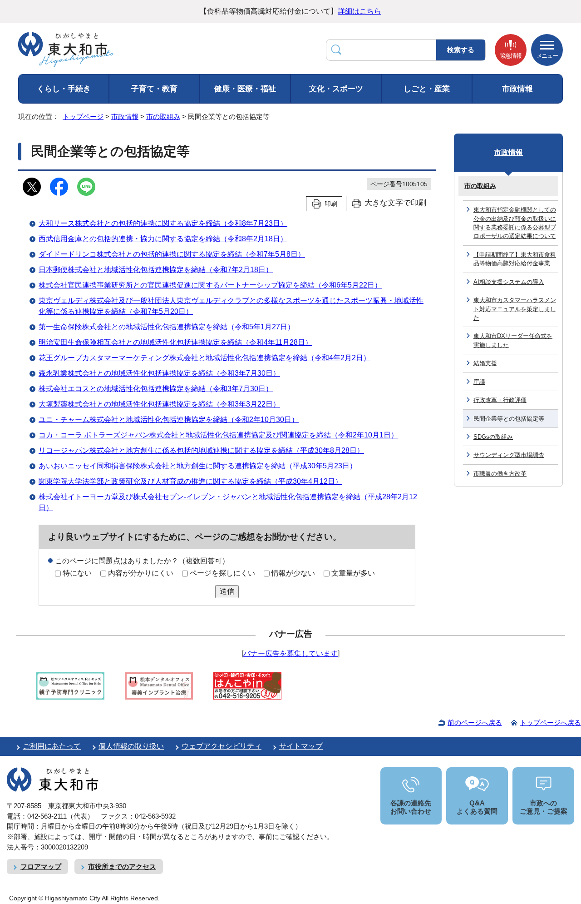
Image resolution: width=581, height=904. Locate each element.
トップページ (83, 116)
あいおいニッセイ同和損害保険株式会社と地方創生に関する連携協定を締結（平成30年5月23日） (198, 466)
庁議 (479, 381)
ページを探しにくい (222, 573)
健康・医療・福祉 (245, 88)
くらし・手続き (64, 88)
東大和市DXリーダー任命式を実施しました (512, 340)
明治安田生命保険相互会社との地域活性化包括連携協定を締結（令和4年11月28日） (175, 342)
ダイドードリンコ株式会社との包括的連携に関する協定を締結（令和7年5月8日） (172, 254)
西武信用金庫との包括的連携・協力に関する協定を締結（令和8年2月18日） (163, 239)
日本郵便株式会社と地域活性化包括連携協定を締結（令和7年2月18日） (156, 269)
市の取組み (163, 116)
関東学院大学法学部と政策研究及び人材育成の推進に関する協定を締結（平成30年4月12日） (190, 481)
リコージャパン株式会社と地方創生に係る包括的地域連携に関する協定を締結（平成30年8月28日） (201, 450)
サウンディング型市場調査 (508, 455)
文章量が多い (353, 573)
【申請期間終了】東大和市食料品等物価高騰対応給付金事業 (514, 259)
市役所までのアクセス (122, 866)
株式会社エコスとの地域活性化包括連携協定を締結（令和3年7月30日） (156, 388)
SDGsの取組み (493, 436)
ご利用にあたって (52, 746)
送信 (227, 591)
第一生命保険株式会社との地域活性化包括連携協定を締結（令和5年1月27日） (167, 327)
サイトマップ (301, 746)
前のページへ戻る (475, 722)
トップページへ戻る (550, 722)
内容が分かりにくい (140, 573)
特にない (77, 573)
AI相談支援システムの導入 (508, 281)
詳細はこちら (359, 11)
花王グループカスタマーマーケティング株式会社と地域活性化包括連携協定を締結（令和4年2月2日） (204, 358)
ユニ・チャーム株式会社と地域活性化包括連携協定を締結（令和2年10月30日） (169, 419)
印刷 (331, 203)
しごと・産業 (427, 88)
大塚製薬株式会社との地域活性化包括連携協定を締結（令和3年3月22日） (159, 404)
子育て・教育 (154, 88)
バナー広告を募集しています (290, 653)
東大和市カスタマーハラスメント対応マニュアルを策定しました (514, 309)
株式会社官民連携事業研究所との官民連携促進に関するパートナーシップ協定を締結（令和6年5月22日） (210, 285)
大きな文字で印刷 (395, 203)
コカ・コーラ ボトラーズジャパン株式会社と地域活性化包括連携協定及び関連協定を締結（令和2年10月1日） (218, 435)
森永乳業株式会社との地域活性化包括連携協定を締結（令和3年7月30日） (159, 373)
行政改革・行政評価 (500, 400)
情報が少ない (293, 573)
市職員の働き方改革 (500, 473)
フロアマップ (40, 866)
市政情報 (517, 88)
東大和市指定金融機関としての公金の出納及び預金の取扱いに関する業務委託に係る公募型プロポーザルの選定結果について (514, 222)
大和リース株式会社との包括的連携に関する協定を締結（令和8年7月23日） (163, 223)
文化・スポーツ (336, 88)
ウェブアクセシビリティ (221, 746)
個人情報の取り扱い (131, 746)
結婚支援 (485, 363)
